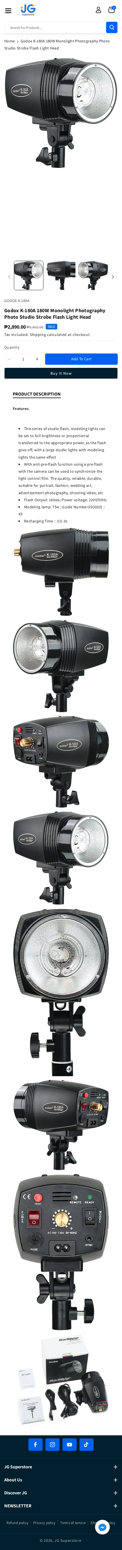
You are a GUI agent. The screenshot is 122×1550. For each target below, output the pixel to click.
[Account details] (98, 10)
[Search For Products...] (111, 27)
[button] (8, 10)
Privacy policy (44, 1522)
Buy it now (61, 373)
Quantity (12, 347)
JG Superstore (67, 1540)
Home (9, 41)
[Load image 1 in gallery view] (28, 275)
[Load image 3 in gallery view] (93, 275)
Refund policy (17, 1522)
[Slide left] (9, 277)
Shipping (38, 334)
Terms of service (73, 1522)
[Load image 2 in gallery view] (61, 275)
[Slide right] (113, 277)
